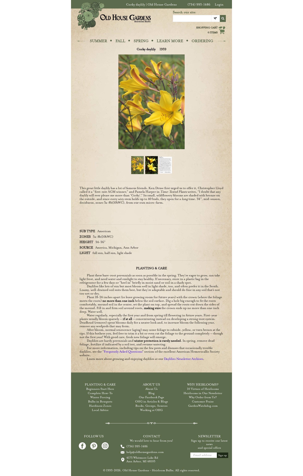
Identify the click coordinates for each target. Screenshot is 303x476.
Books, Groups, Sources (151, 406)
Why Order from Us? (203, 397)
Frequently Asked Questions (123, 352)
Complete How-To (100, 393)
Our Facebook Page (151, 397)
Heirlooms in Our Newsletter (203, 393)
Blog (151, 393)
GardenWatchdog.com (203, 406)
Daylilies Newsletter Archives (183, 359)
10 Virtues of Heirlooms (203, 389)
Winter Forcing (100, 397)
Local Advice (100, 410)
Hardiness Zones (100, 406)
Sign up (222, 455)
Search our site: (184, 12)
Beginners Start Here (100, 389)
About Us (151, 389)
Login (219, 4)
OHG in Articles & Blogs (151, 401)
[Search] (223, 18)
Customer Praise (203, 401)
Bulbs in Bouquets (100, 401)
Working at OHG (151, 410)
